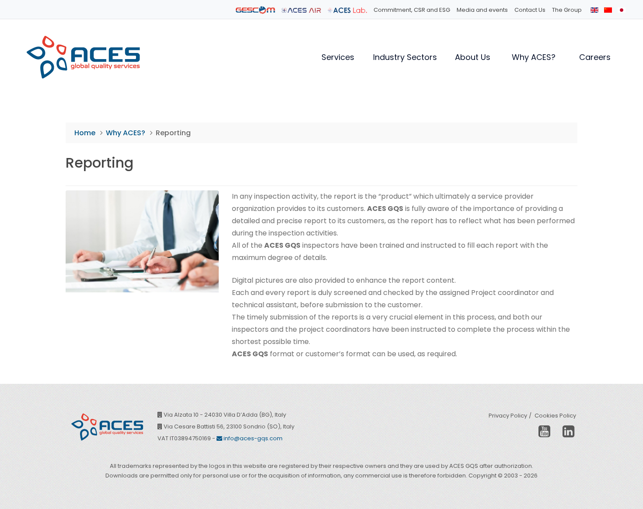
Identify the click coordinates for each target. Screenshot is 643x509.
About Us (472, 57)
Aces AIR (301, 10)
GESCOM (255, 10)
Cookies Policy (555, 415)
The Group (567, 10)
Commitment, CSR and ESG (412, 10)
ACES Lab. (347, 10)
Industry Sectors (405, 57)
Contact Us (529, 10)
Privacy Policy (508, 415)
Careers (595, 57)
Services (338, 57)
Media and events (482, 10)
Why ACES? (534, 57)
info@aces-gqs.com (252, 438)
